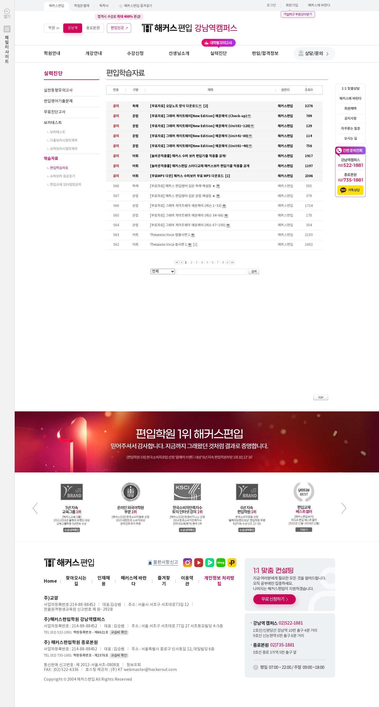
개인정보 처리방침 (219, 581)
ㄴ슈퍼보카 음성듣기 (61, 176)
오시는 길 (350, 138)
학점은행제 (81, 6)
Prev (35, 508)
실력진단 (218, 53)
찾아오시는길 (76, 581)
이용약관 (187, 581)
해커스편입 (56, 6)
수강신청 (135, 53)
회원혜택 (350, 108)
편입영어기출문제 (58, 101)
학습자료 (51, 158)
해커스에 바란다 (319, 5)
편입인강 (117, 28)
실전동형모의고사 (58, 90)
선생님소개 (179, 53)
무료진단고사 (54, 112)
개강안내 (93, 53)
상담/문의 (314, 53)
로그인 (271, 5)
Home (50, 581)
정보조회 (134, 665)
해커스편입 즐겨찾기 (138, 6)
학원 (51, 28)
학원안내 (52, 53)
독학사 (103, 6)
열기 (7, 39)
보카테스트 (53, 123)
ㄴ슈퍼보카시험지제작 (62, 149)
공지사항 (350, 118)
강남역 (73, 28)
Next (344, 508)
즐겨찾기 (164, 581)
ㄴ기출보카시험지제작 (62, 140)
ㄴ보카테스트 (56, 132)
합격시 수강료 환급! (119, 17)
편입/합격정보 (265, 53)
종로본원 (93, 28)
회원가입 (292, 5)
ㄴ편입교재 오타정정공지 (64, 185)
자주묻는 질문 (350, 128)
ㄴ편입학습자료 (57, 168)
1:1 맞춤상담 (351, 88)
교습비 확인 (119, 632)
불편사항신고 (165, 562)
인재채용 (103, 581)
